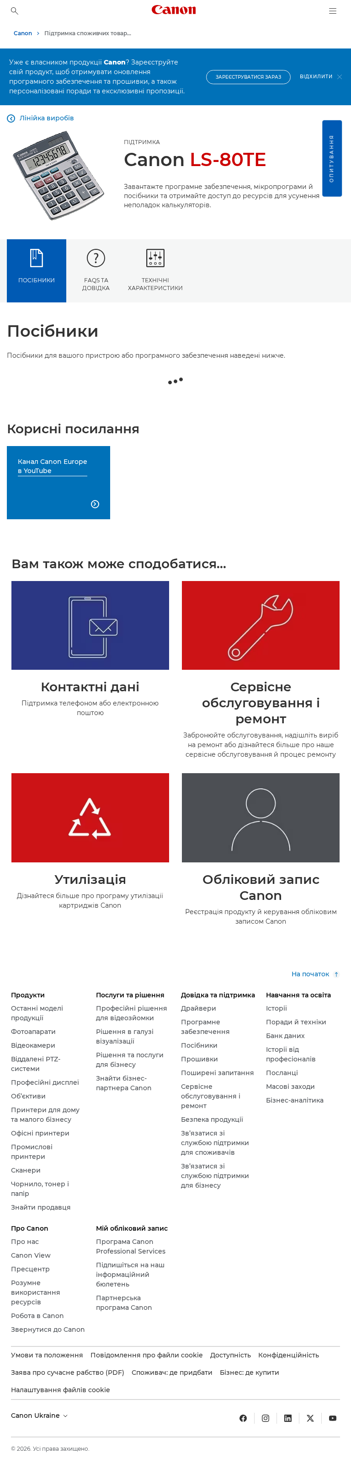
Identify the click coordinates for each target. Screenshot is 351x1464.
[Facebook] (243, 1418)
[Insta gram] (265, 1418)
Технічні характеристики (155, 284)
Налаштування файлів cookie (60, 1390)
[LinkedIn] (288, 1418)
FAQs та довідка (96, 284)
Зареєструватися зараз (248, 77)
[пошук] (14, 11)
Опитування (332, 159)
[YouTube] (332, 1418)
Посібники (36, 280)
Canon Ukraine (36, 1415)
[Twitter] (310, 1418)
